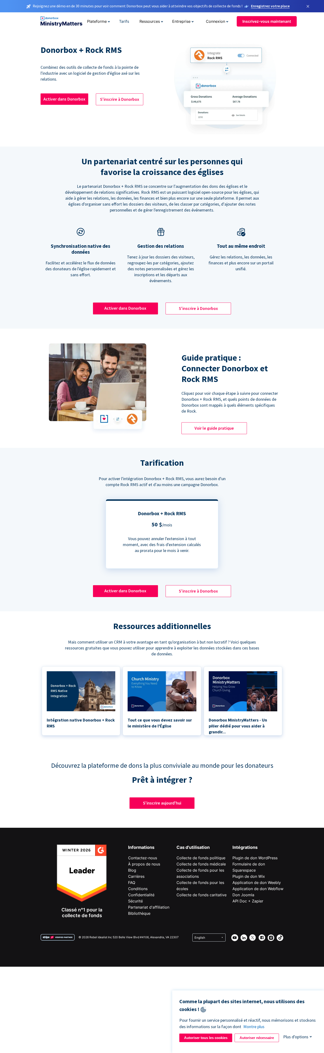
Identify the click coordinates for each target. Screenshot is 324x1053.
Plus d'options (295, 1036)
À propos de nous (144, 864)
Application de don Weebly (256, 882)
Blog (132, 870)
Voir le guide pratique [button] (214, 428)
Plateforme (97, 21)
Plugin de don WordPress (255, 857)
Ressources (149, 21)
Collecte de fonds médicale (201, 864)
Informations (141, 847)
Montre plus (253, 1026)
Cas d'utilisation (193, 847)
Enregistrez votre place (270, 6)
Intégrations (245, 847)
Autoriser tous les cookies (205, 1038)
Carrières (136, 876)
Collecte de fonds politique (200, 857)
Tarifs (124, 21)
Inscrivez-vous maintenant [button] (266, 21)
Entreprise (181, 21)
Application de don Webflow (257, 888)
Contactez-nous (142, 857)
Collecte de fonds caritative (201, 894)
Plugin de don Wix (248, 876)
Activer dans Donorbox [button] (64, 99)
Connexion (215, 21)
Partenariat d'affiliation (148, 907)
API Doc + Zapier (247, 901)
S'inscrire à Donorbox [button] (119, 99)
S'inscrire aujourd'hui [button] (162, 803)
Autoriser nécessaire (257, 1038)
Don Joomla (243, 894)
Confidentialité (141, 894)
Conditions (138, 888)
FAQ (131, 882)
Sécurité (135, 901)
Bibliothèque (139, 913)
